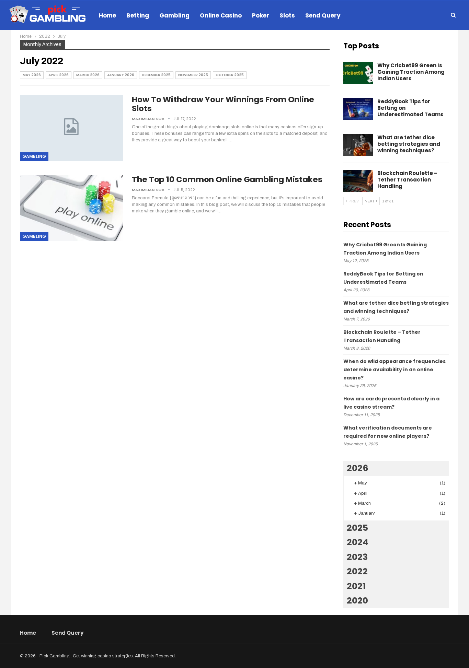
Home (107, 15)
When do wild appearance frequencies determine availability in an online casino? (394, 369)
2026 (357, 468)
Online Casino (221, 15)
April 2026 (58, 75)
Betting (137, 15)
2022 (357, 571)
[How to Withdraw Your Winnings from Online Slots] (71, 128)
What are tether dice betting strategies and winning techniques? (408, 144)
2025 (357, 528)
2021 (356, 586)
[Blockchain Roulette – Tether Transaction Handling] (358, 181)
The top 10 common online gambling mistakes (227, 179)
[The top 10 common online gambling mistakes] (71, 208)
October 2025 (230, 75)
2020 (357, 601)
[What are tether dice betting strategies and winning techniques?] (358, 145)
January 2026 (120, 75)
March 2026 (88, 75)
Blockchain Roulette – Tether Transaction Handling (407, 179)
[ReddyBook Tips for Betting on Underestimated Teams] (358, 109)
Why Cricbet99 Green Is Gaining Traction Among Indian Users (411, 72)
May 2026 (32, 75)
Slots (287, 15)
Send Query (323, 15)
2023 (357, 557)
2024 (357, 542)
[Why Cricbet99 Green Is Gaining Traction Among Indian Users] (358, 73)
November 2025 (193, 75)
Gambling (174, 15)
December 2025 (156, 75)
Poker (260, 15)
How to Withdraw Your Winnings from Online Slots (223, 104)
